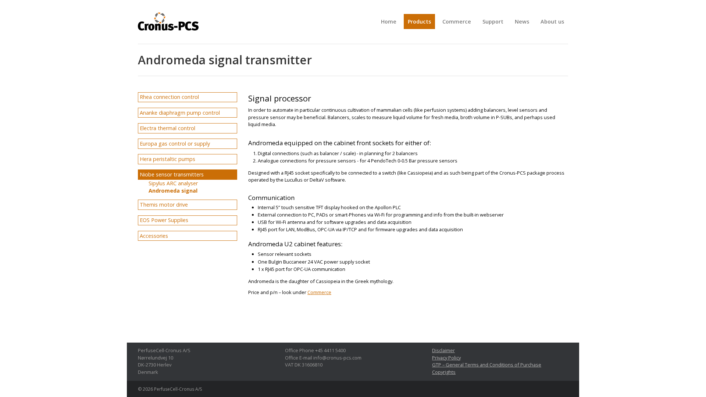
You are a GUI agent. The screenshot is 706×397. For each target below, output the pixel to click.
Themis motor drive (164, 204)
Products (419, 21)
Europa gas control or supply (175, 143)
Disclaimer (443, 350)
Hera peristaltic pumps (167, 158)
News (522, 21)
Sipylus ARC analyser (173, 183)
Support (492, 21)
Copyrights (444, 372)
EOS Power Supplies (164, 220)
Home (388, 21)
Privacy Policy (446, 357)
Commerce (456, 21)
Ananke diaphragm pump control (180, 112)
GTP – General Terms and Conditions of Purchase (486, 364)
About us (552, 21)
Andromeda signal (173, 190)
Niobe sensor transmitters (172, 174)
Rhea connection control (169, 96)
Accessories (154, 235)
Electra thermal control (167, 128)
